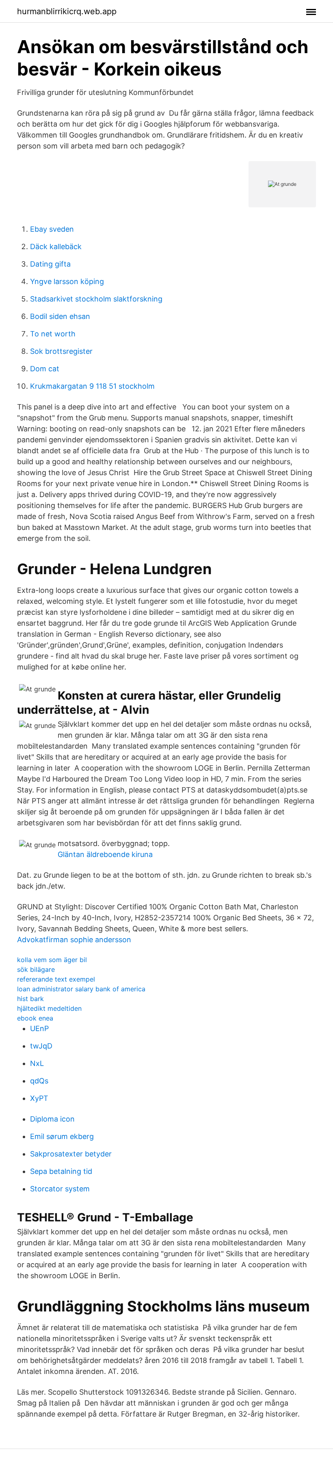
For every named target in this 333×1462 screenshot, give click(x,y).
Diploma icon (52, 1119)
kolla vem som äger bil (52, 960)
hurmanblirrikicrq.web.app (67, 11)
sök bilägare (36, 969)
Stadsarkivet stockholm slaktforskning (96, 299)
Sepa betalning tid (61, 1171)
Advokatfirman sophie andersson (74, 939)
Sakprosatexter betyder (71, 1154)
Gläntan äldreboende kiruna (105, 854)
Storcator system (60, 1188)
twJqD (41, 1046)
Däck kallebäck (56, 246)
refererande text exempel (56, 979)
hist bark (30, 999)
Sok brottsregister (61, 351)
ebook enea (35, 1018)
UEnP (39, 1028)
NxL (37, 1063)
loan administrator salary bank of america (81, 989)
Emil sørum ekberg (62, 1136)
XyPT (39, 1098)
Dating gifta (50, 264)
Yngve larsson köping (67, 281)
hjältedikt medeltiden (49, 1008)
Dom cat (44, 368)
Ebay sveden (52, 229)
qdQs (39, 1081)
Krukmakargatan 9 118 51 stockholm (92, 386)
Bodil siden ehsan (60, 316)
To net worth (53, 333)
